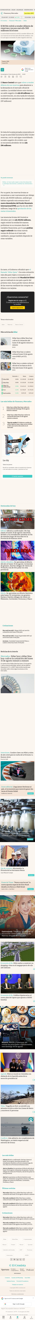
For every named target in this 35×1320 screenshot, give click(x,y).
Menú (3, 1318)
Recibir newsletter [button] (18, 476)
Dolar (10, 1318)
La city (6, 460)
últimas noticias (5, 9)
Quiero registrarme (17, 307)
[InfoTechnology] (17, 1273)
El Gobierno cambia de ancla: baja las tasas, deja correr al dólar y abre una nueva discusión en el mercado (19, 425)
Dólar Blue (15, 1239)
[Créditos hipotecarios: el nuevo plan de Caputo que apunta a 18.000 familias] (17, 983)
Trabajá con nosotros (17, 1284)
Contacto (7, 1277)
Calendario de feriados (9, 1250)
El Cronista (4, 20)
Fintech (13, 1244)
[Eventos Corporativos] (14, 1270)
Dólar (13, 9)
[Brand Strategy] (22, 1270)
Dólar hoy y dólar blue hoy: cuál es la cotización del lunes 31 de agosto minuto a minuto (18, 416)
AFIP (21, 1250)
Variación (14, 376)
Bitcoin (4, 1244)
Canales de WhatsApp (17, 1277)
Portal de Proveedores (22, 1281)
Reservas (10, 324)
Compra (31, 376)
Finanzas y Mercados (15, 20)
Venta (24, 376)
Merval (21, 1244)
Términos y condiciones (17, 1294)
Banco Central (19, 324)
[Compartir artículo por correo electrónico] (17, 77)
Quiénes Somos (11, 1281)
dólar (25, 20)
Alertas (24, 1318)
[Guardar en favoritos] (2, 69)
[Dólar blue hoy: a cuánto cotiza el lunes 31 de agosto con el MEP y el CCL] (6, 355)
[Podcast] (30, 1270)
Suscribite (27, 1277)
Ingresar (31, 1318)
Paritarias (29, 1250)
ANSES (27, 1255)
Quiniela (30, 1244)
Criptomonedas (28, 1239)
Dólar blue (19, 9)
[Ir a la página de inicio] (2, 13)
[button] (31, 1119)
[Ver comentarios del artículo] (20, 77)
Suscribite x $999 (29, 13)
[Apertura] (5, 1270)
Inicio (17, 1318)
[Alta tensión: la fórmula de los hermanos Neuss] (14, 855)
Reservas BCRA (28, 9)
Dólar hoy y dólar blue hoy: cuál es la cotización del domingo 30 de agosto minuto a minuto (18, 408)
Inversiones (10, 1255)
